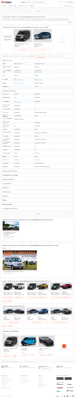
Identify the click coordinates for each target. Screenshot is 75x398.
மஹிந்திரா (63, 291)
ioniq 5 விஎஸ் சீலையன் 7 (37, 322)
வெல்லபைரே (42, 354)
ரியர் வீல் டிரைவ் (17, 159)
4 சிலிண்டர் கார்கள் (17, 102)
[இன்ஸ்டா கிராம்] (70, 396)
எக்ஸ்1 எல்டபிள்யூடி (65, 317)
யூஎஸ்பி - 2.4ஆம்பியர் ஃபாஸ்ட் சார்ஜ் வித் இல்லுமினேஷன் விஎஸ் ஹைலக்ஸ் (38, 297)
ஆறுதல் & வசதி (5, 56)
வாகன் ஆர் (24, 354)
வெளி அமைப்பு (17, 56)
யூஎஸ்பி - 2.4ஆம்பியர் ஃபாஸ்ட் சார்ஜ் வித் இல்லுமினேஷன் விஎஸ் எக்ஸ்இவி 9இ (61, 297)
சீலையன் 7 (40, 317)
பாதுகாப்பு (22, 56)
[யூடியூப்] (67, 396)
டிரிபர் (32, 354)
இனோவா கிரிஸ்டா (17, 292)
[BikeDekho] (59, 384)
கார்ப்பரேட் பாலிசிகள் (4, 384)
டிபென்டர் (50, 354)
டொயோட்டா (16, 291)
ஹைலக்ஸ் (40, 292)
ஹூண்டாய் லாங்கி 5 (38, 43)
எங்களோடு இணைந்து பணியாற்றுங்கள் (7, 379)
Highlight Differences (8, 39)
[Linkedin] (73, 396)
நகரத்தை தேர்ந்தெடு (68, 5)
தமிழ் (60, 1)
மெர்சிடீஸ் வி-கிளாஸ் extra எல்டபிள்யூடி (44, 348)
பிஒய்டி (39, 316)
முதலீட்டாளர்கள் (3, 386)
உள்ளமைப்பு (11, 56)
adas (26, 56)
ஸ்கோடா (15, 316)
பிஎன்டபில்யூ (64, 316)
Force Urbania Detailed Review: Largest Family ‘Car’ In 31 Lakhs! (13, 271)
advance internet (31, 56)
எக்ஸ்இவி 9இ (64, 292)
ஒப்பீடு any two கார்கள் (6, 300)
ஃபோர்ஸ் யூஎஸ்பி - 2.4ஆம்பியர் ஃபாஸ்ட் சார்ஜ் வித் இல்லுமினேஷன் (22, 43)
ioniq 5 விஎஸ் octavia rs (14, 322)
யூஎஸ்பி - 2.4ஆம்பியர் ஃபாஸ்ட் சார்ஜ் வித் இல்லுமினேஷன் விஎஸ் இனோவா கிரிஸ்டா (14, 297)
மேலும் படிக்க (70, 22)
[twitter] (64, 396)
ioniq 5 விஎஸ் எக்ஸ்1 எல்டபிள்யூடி (61, 322)
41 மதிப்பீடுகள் (21, 79)
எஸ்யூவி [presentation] (9, 333)
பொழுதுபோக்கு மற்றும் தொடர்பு (40, 56)
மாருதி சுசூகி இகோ (24, 348)
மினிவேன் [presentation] (4, 333)
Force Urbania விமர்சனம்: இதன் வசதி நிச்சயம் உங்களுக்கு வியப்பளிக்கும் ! (10, 233)
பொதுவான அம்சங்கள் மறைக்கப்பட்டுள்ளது (8, 36)
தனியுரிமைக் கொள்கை (4, 382)
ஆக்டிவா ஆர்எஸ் (17, 317)
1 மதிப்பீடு (40, 79)
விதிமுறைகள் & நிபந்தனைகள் (5, 381)
